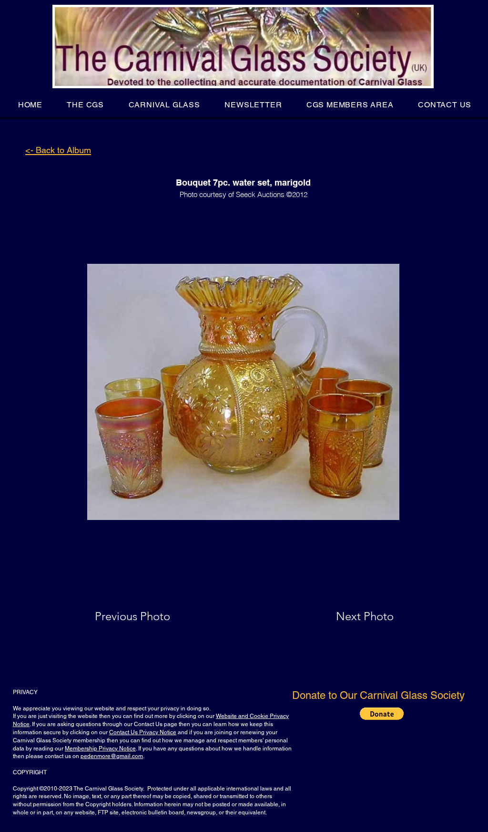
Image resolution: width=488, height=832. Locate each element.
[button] (85, 105)
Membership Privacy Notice (100, 748)
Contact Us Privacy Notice (142, 732)
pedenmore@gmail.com (112, 756)
